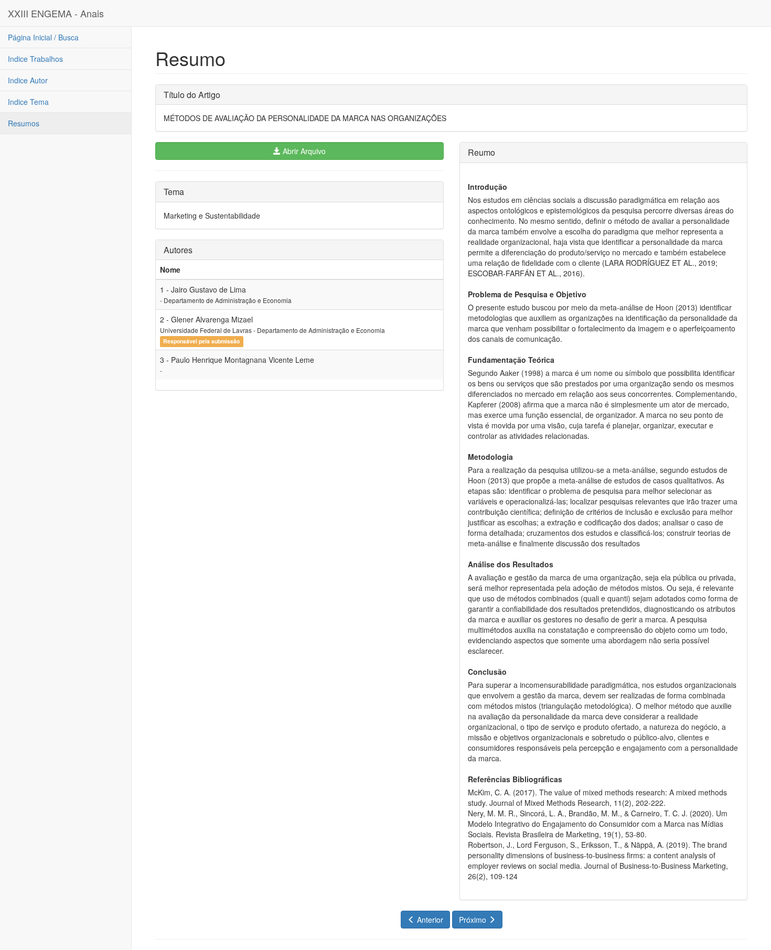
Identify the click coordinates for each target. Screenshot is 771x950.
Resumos (23, 123)
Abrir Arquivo (303, 151)
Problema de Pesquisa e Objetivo (527, 294)
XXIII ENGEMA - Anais (56, 13)
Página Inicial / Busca (43, 37)
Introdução (487, 186)
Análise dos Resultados (510, 564)
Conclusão (487, 671)
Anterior (429, 919)
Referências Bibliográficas (515, 779)
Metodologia (490, 456)
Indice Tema (28, 101)
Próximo (473, 919)
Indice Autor (28, 80)
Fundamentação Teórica (511, 359)
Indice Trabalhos (35, 58)
